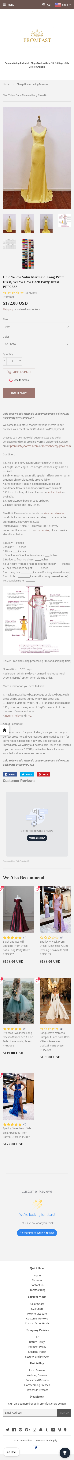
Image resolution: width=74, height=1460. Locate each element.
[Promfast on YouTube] (53, 1430)
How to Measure (37, 1313)
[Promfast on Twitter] (7, 1430)
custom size (42, 530)
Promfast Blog (37, 1289)
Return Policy (13, 715)
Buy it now (19, 392)
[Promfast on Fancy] (65, 1430)
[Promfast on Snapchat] (41, 1430)
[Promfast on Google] (27, 1430)
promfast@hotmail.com (24, 446)
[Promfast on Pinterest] (20, 1430)
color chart (54, 492)
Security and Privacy (37, 1356)
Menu (11, 4)
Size (5, 319)
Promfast (27, 1440)
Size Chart (37, 1308)
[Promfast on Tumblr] (47, 1430)
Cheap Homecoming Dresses (32, 84)
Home (6, 84)
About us (37, 1280)
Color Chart (37, 1303)
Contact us (37, 1285)
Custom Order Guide (37, 1323)
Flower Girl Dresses (37, 1389)
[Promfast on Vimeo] (59, 1430)
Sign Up (64, 1412)
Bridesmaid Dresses (37, 1380)
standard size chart (55, 513)
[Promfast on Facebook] (14, 1430)
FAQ (28, 715)
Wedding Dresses (37, 1375)
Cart (49, 4)
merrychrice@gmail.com (56, 446)
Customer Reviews (37, 1318)
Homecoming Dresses (37, 1385)
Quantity (8, 354)
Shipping (8, 309)
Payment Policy (37, 1346)
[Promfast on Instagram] (34, 1430)
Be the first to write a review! (37, 1233)
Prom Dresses (37, 1370)
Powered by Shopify (46, 1440)
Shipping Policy (37, 1351)
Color (6, 336)
